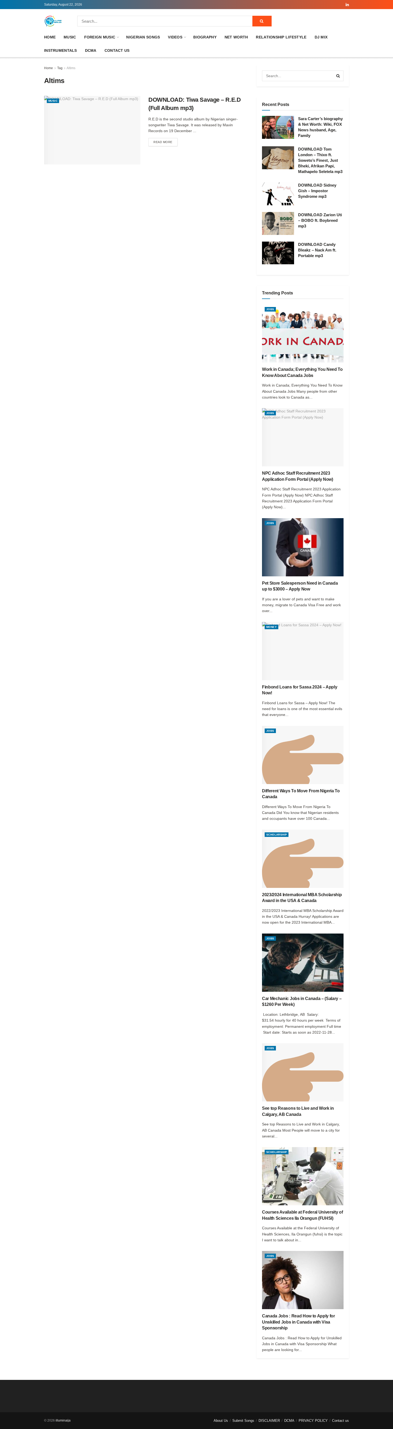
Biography (205, 37)
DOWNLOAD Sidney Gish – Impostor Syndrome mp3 (317, 191)
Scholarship (276, 834)
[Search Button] (262, 21)
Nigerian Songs (143, 37)
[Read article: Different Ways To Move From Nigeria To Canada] (303, 755)
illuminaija (63, 1420)
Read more (165, 142)
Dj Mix (321, 37)
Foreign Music (99, 37)
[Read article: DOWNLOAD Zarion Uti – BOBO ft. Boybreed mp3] (278, 223)
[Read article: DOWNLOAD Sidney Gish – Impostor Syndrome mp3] (278, 193)
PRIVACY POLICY (313, 1421)
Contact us (117, 50)
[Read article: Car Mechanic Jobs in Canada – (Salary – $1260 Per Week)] (303, 963)
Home (50, 37)
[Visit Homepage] (53, 21)
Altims (71, 68)
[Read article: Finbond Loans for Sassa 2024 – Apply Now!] (303, 651)
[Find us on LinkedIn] (347, 4)
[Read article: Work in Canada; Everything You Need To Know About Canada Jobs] (303, 333)
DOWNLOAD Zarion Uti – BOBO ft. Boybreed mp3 (320, 220)
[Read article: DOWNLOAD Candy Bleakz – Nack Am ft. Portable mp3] (278, 253)
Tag (60, 68)
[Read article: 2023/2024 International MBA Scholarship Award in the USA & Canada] (303, 859)
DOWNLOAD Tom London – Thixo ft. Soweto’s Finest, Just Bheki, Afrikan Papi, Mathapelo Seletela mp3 (320, 160)
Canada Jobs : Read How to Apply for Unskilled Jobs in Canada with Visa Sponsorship (298, 1322)
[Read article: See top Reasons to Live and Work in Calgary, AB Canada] (303, 1072)
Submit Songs (243, 1421)
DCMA (91, 50)
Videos (175, 37)
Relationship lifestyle (281, 37)
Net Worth (236, 37)
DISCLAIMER (269, 1421)
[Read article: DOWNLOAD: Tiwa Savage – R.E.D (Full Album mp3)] (92, 130)
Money (271, 626)
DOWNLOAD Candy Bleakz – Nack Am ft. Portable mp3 (317, 250)
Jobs (270, 309)
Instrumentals (60, 50)
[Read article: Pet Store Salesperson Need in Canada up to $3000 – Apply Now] (303, 547)
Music (70, 37)
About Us (221, 1421)
